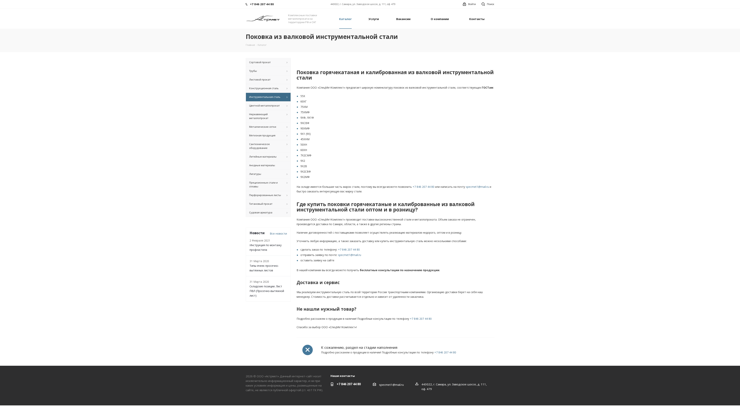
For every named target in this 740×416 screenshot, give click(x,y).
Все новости (278, 233)
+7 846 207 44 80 (423, 187)
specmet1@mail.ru (477, 187)
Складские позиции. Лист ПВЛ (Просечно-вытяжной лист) (267, 290)
